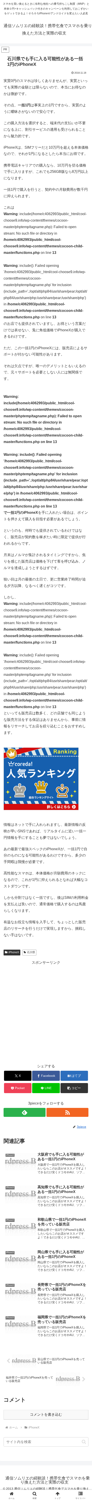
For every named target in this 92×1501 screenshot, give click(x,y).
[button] (74, 1088)
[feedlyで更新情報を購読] (25, 1112)
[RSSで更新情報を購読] (67, 1112)
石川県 (31, 952)
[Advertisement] (46, 1012)
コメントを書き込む (46, 1414)
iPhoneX (13, 952)
